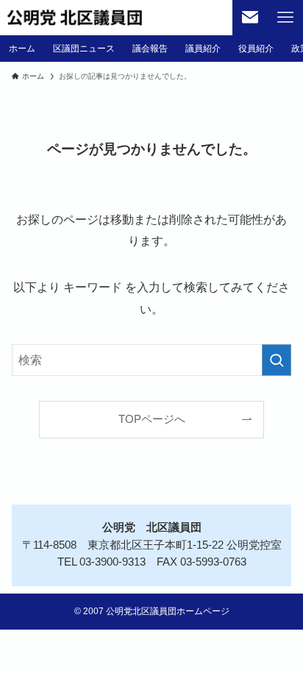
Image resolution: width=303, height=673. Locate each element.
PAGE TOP (279, 640)
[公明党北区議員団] (74, 17)
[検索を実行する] (276, 360)
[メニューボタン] (285, 17)
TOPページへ (151, 419)
